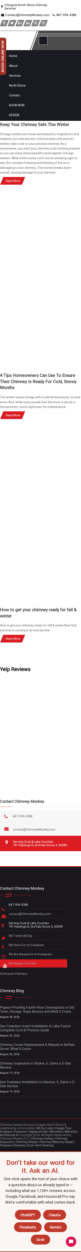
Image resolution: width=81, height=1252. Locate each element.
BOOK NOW (16, 105)
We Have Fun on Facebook (27, 945)
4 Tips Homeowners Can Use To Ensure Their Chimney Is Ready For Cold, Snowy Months (38, 381)
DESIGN (14, 115)
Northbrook (7, 1135)
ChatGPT (28, 1215)
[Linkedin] (27, 23)
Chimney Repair (27, 1142)
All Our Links (45, 1128)
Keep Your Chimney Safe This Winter (34, 124)
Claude (54, 1215)
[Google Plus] (19, 23)
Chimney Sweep (42, 1138)
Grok (40, 1239)
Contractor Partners (13, 973)
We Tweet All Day (21, 936)
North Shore (17, 85)
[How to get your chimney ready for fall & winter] (40, 602)
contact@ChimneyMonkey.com (34, 829)
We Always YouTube (23, 963)
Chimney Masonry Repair (57, 1142)
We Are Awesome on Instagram (31, 954)
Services (15, 75)
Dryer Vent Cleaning (40, 1145)
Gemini (55, 1227)
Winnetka (56, 1131)
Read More (12, 181)
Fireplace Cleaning (12, 1145)
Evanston (20, 1131)
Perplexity (28, 1227)
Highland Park (38, 1131)
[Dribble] (35, 23)
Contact (14, 95)
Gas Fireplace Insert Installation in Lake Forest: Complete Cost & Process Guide (35, 1028)
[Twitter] (12, 23)
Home (13, 56)
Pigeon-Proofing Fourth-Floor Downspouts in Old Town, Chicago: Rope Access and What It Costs (37, 1009)
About (13, 65)
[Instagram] (43, 23)
